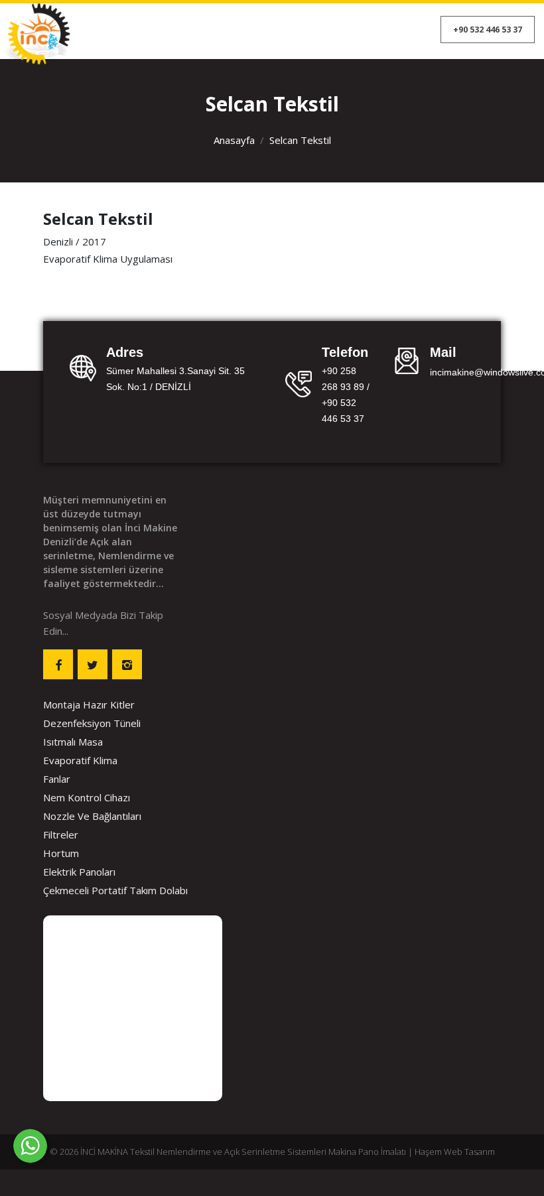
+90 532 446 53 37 (487, 29)
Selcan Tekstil (300, 140)
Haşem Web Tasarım (455, 1152)
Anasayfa (234, 140)
